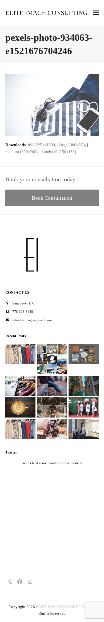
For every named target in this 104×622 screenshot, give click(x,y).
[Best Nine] (84, 354)
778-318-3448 (22, 312)
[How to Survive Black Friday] (20, 385)
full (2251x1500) (42, 145)
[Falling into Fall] (52, 385)
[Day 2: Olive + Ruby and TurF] (52, 407)
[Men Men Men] (84, 429)
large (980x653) (72, 145)
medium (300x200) (21, 152)
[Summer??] (20, 429)
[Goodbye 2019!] (52, 359)
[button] (96, 13)
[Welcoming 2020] (20, 354)
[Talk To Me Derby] (84, 407)
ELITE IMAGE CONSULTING (46, 12)
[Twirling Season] (52, 429)
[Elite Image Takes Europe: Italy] (84, 385)
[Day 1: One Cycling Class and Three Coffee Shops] (20, 407)
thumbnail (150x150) (58, 152)
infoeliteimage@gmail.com (32, 320)
